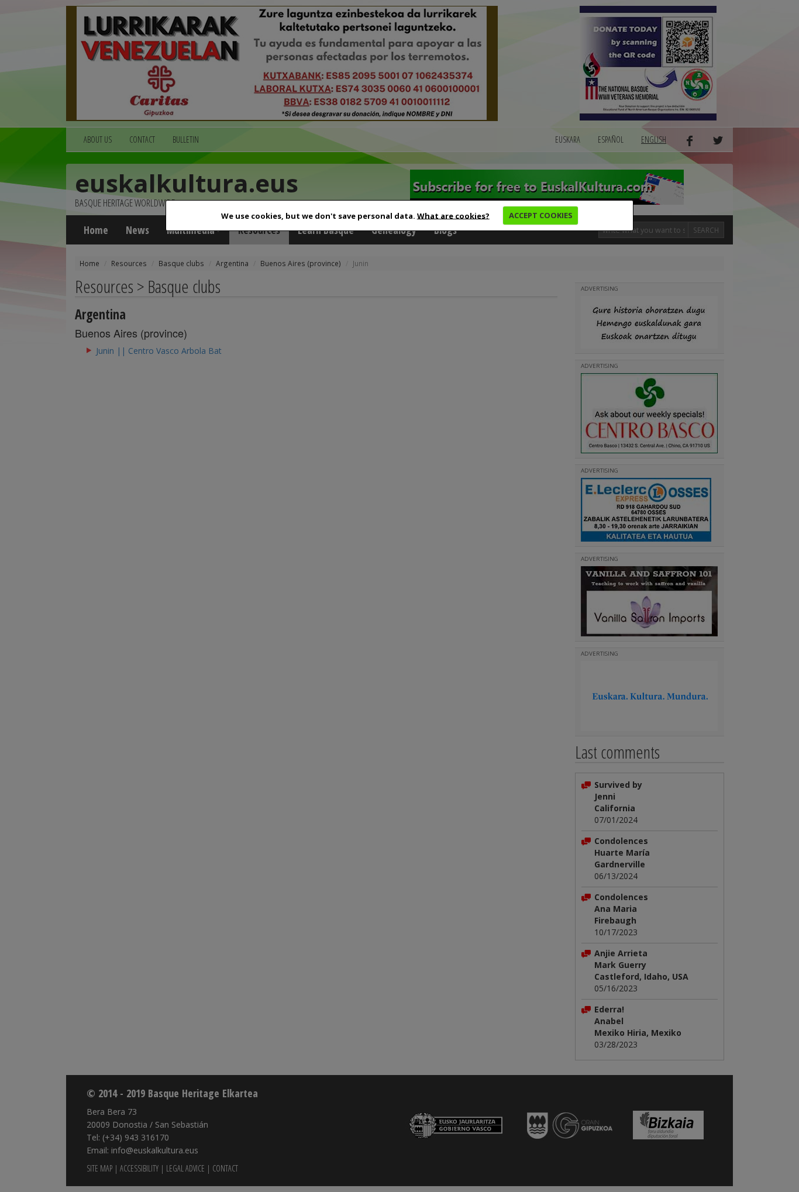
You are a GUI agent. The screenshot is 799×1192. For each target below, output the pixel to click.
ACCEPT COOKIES (541, 215)
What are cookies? (453, 215)
